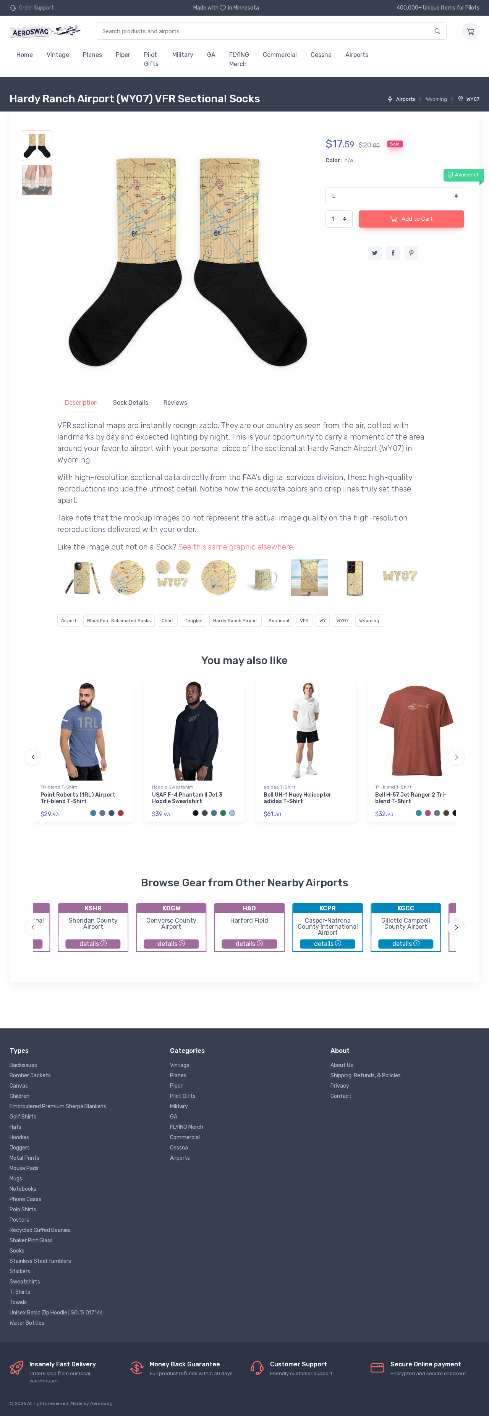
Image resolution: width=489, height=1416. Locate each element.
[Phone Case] (82, 577)
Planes (92, 54)
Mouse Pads (24, 1168)
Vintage (58, 54)
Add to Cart (416, 218)
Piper (123, 54)
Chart (168, 620)
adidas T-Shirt (279, 787)
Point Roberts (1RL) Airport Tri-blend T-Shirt (77, 798)
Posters (19, 1220)
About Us (341, 1065)
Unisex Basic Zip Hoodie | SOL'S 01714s (56, 1312)
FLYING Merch (239, 59)
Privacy (339, 1086)
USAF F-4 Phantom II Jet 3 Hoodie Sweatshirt (187, 798)
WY (322, 620)
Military (182, 54)
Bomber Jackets (30, 1075)
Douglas (193, 620)
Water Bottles (27, 1323)
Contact (340, 1096)
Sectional (279, 620)
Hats (15, 1127)
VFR (304, 620)
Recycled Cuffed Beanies (40, 1230)
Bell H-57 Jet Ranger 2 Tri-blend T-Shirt (411, 798)
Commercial (280, 54)
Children (19, 1096)
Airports (356, 54)
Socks (17, 1251)
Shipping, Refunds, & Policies (365, 1075)
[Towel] (309, 577)
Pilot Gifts (151, 59)
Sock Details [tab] (130, 402)
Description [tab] (81, 402)
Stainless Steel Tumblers (40, 1261)
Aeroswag (101, 1403)
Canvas (19, 1086)
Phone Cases (25, 1199)
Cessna (321, 54)
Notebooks (23, 1189)
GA (211, 54)
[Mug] (264, 577)
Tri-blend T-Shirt (58, 787)
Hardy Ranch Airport (235, 620)
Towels (18, 1302)
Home (24, 54)
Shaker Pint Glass (31, 1240)
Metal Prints (24, 1158)
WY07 (472, 99)
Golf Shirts (23, 1117)
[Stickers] (127, 577)
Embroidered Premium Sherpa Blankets (58, 1106)
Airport (68, 620)
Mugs (16, 1178)
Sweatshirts (25, 1282)
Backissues (23, 1065)
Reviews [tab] (175, 402)
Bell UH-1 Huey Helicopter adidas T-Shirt (298, 798)
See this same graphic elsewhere (235, 546)
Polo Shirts (23, 1209)
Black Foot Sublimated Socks (119, 620)
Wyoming (369, 620)
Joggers (20, 1147)
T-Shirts (20, 1292)
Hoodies (19, 1137)
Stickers (20, 1271)
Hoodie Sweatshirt (172, 787)
